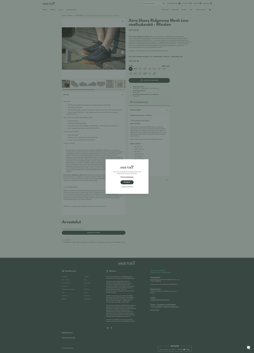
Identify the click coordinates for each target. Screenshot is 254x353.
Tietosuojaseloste (127, 177)
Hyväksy (127, 182)
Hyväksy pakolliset (127, 186)
